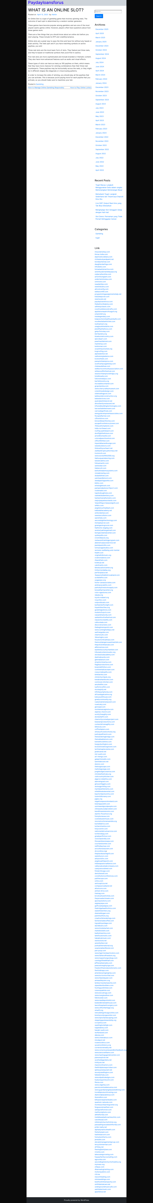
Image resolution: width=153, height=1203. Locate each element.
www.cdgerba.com (102, 1085)
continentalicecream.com (104, 669)
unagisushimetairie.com (104, 326)
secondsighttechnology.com (106, 520)
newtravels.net (100, 299)
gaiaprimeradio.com (102, 759)
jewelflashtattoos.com (103, 329)
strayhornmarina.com (103, 662)
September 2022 (102, 149)
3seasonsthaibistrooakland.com (107, 575)
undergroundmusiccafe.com (106, 1187)
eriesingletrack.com (102, 485)
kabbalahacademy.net (103, 510)
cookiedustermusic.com (104, 819)
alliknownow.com (101, 647)
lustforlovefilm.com (102, 687)
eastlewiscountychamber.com (106, 650)
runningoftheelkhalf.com (104, 960)
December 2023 (102, 87)
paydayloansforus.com (104, 301)
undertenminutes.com (103, 279)
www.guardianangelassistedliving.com (110, 1090)
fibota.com (99, 1082)
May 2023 (100, 116)
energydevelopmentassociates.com (109, 413)
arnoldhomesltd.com (103, 436)
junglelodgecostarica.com (105, 771)
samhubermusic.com (103, 1189)
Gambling (40, 84)
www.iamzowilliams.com (104, 1052)
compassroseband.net (103, 886)
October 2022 (101, 145)
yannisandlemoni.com (103, 478)
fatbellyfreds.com (102, 1075)
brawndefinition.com (103, 667)
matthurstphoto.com (103, 1112)
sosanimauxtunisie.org (103, 349)
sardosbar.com (100, 466)
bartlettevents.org (102, 381)
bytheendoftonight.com (104, 605)
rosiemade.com (101, 490)
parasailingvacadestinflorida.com (108, 1125)
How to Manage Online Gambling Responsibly (46, 88)
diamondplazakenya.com (104, 1095)
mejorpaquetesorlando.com (105, 500)
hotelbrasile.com (101, 376)
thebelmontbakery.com (104, 304)
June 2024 (100, 66)
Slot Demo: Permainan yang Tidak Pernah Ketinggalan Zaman (109, 217)
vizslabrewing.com (102, 473)
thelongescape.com (102, 766)
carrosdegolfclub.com (103, 411)
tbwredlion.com (101, 1097)
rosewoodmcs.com (102, 1042)
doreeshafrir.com (101, 717)
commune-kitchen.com (104, 682)
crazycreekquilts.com (103, 672)
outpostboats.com (102, 602)
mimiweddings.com (102, 1179)
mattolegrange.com (102, 769)
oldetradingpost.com (103, 393)
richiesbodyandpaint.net (104, 259)
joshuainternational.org (104, 945)
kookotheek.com (101, 359)
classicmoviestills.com (103, 620)
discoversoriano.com (103, 625)
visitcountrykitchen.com (104, 776)
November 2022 (102, 141)
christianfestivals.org (103, 774)
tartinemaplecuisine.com (104, 749)
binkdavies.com (101, 674)
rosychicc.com (100, 600)
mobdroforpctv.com (103, 612)
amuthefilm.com (101, 684)
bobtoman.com (101, 346)
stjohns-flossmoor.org (103, 814)
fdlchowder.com (101, 998)
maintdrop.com (101, 344)
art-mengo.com (101, 757)
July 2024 (99, 62)
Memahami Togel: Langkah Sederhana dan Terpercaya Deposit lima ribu (109, 196)
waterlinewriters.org (102, 911)
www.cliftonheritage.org (104, 1008)
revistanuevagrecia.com (104, 709)
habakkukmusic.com (103, 938)
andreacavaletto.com (103, 585)
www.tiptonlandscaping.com (106, 1018)
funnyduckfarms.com (103, 1137)
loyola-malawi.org (102, 597)
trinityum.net (100, 1062)
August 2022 (101, 154)
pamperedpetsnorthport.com (106, 488)
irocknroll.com (100, 453)
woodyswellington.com (104, 1072)
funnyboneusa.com (102, 816)
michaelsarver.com (102, 523)
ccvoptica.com (100, 1023)
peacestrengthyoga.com (104, 965)
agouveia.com (100, 1159)
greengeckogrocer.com (104, 525)
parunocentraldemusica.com (106, 1087)
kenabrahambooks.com (104, 679)
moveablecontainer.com (104, 384)
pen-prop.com (100, 950)
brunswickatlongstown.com (105, 747)
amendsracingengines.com (105, 973)
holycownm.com (101, 829)
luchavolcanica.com (102, 826)
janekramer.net (100, 752)
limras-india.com (101, 254)
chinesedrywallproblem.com (106, 809)
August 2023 (101, 104)
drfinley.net (99, 1147)
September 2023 (102, 100)
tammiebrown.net (101, 761)
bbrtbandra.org (101, 334)
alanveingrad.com (102, 781)
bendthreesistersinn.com (104, 811)
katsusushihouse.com (103, 697)
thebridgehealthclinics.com (105, 908)
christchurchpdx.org (103, 677)
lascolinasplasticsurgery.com (106, 1005)
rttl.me (97, 1174)
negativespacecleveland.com (106, 801)
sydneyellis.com (101, 535)
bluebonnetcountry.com (104, 336)
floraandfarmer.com (102, 416)
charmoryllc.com (101, 635)
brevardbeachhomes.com (105, 421)
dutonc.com (99, 764)
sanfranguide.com (102, 632)
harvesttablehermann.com (105, 408)
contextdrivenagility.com (104, 724)
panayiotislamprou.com (104, 361)
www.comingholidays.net (104, 630)
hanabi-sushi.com (101, 1030)
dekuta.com (99, 1035)
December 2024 (102, 46)
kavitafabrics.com (102, 824)
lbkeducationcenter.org (104, 568)
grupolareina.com (101, 386)
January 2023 (101, 133)
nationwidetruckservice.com (106, 831)
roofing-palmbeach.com (104, 431)
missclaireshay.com (102, 252)
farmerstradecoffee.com (104, 921)
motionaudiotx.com (102, 1172)
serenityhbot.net (101, 943)
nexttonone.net (101, 941)
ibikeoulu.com (100, 727)
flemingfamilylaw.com (103, 1149)
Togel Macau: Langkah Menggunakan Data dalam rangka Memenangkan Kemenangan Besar (109, 187)
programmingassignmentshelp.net (108, 294)
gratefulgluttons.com (103, 610)
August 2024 (101, 58)
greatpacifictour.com (103, 836)
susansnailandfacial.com (104, 948)
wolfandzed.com (101, 1033)
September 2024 (102, 54)
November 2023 (102, 91)
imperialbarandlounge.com (105, 443)
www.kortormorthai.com (104, 975)
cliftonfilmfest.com (102, 441)
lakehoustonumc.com (103, 936)
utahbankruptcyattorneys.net (106, 451)
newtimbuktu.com (102, 287)
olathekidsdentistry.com (104, 495)
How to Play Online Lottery (81, 88)
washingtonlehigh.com (103, 1025)
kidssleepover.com (102, 296)
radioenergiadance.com (104, 356)
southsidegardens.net (103, 1060)
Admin (54, 14)
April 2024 (100, 71)
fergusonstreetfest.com (104, 1107)
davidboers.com (101, 926)
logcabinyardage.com (103, 923)
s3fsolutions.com (101, 418)
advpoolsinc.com (101, 858)
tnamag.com (99, 893)
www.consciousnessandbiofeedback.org (110, 1050)
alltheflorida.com (101, 1115)
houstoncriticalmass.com (104, 640)
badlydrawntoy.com (102, 933)
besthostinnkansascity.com (105, 1182)
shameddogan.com (102, 913)
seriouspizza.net (101, 883)
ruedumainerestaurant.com (105, 702)
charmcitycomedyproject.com (106, 719)
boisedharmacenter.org (104, 590)
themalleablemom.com (104, 739)
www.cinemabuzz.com (103, 1038)
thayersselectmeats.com (104, 898)
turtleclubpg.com (101, 834)
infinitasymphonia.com (103, 692)
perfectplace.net (101, 573)
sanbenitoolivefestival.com (105, 617)
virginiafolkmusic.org (103, 555)
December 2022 (102, 137)
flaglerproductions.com (104, 665)
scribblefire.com (101, 577)
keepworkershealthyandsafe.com (108, 319)
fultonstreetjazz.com (103, 379)
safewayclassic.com (102, 306)
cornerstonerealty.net (103, 1047)
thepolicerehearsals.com (104, 645)
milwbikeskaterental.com (104, 791)
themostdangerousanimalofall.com (108, 642)
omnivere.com (100, 282)
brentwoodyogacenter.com (105, 1015)
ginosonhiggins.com (102, 784)
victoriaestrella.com (102, 839)
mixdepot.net (100, 1040)
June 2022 (100, 162)
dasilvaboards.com (102, 657)
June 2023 (100, 112)
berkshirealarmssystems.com (106, 471)
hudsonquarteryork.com (104, 1080)
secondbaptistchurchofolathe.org (108, 1162)
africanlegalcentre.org (103, 694)
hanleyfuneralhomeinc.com (105, 498)
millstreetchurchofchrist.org (105, 1122)
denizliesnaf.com (101, 873)
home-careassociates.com (105, 582)
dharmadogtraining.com (104, 1169)
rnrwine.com (99, 1152)
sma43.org (99, 1010)
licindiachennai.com (102, 262)
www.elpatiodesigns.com (104, 1077)
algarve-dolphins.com (103, 779)
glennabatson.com (102, 660)
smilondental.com (102, 513)
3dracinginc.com (101, 637)
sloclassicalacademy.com (105, 655)
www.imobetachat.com (104, 928)
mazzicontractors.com (103, 1065)
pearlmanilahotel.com (103, 341)
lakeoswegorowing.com (104, 1154)
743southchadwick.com (104, 426)
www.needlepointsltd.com (105, 1000)
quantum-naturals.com (103, 1102)
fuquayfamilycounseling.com (106, 1157)
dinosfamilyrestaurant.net (105, 403)
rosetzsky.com (100, 704)
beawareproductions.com (105, 722)
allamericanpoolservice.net (105, 543)
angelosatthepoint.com (104, 861)
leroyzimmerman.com (103, 1144)
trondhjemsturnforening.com (106, 1092)
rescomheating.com (102, 1177)
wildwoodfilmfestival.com (105, 371)
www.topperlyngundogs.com (106, 958)
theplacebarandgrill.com (104, 853)
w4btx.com (99, 505)
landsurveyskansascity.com (105, 983)
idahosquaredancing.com (104, 458)
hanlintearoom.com (102, 1134)
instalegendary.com (102, 316)
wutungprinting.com (102, 786)
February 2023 (101, 129)
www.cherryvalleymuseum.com (107, 388)
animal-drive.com (101, 891)
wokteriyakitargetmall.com (105, 530)
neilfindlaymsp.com (102, 846)
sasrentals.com (100, 518)
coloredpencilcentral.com (105, 438)
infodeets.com (100, 267)
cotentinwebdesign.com (104, 391)
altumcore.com (100, 888)
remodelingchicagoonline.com (106, 1013)
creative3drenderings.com (105, 918)
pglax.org (98, 799)
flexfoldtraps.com (102, 970)
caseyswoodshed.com (103, 868)
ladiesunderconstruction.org (106, 396)
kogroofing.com (101, 351)
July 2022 (99, 158)
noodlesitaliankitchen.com (105, 321)
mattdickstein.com (102, 931)
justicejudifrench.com (103, 734)
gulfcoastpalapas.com (103, 906)
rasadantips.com (101, 284)
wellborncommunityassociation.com (109, 369)
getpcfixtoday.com (102, 331)
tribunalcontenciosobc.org (105, 652)
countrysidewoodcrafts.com (106, 309)
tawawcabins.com (102, 461)
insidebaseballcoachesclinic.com (107, 1117)
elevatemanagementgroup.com (107, 1142)
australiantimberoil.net (103, 401)
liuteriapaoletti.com (102, 804)
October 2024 (101, 50)
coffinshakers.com (102, 729)
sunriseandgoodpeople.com (106, 806)
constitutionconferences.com (106, 876)
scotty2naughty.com (103, 714)
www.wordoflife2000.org (104, 456)
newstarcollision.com (103, 515)
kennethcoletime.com (103, 742)
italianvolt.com (100, 468)
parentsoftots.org (102, 916)
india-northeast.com (103, 428)
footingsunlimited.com (103, 988)
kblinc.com (99, 483)
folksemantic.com (102, 463)
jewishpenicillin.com (102, 545)
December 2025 (102, 29)
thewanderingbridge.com (104, 737)
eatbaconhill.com (101, 292)
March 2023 (100, 125)
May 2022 (100, 166)
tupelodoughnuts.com (103, 493)
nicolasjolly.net (100, 689)
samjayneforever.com (103, 1110)
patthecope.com (101, 878)
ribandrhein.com (101, 560)
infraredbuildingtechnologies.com (108, 406)
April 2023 (100, 120)
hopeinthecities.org (102, 607)
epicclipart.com (101, 339)
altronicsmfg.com (101, 289)
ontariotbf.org (100, 314)
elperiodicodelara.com (103, 257)
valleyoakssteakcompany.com (106, 866)
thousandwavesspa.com (104, 841)
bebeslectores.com (102, 398)
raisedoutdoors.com (103, 446)
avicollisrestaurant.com (104, 849)
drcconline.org (100, 851)
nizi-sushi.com (100, 754)
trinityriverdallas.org (103, 570)
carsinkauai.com (101, 1120)
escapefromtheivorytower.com (107, 423)
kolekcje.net (99, 563)
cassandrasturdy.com (103, 615)
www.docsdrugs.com (103, 993)
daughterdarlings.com (103, 264)
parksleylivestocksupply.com (106, 587)
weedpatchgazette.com (104, 481)
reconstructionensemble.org (106, 821)
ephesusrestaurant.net (103, 1070)
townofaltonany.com (103, 796)
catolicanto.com (101, 565)
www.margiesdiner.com (104, 995)
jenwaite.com (100, 1139)
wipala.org (99, 595)
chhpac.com (99, 1167)
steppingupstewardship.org (105, 1020)
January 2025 (101, 42)
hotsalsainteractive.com (104, 269)
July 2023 (99, 108)
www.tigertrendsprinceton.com (107, 953)
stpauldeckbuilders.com (104, 985)
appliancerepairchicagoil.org (106, 311)
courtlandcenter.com (103, 844)
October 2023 (101, 95)
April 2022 (100, 170)
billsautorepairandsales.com (106, 1100)
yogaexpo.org (100, 580)
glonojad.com (100, 707)
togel (98, 238)
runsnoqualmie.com (102, 990)
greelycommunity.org (103, 699)
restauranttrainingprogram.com (107, 540)
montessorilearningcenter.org (106, 1105)
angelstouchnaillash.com (104, 508)
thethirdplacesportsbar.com (106, 1067)
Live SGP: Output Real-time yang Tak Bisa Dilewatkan (108, 204)
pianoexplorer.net (101, 1057)
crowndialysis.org (102, 538)
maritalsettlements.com (104, 789)
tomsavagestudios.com (104, 548)
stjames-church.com (103, 712)
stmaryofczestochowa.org (105, 732)
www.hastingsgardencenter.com (107, 1055)
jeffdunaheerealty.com (103, 963)
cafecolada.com (101, 622)
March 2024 (100, 75)
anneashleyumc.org (102, 980)
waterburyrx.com (101, 856)
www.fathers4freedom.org (105, 955)
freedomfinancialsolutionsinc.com (108, 968)
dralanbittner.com (102, 476)
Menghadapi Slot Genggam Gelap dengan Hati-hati (109, 211)
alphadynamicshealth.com (105, 1130)
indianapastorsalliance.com (105, 863)
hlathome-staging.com (103, 528)
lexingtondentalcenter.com (105, 533)
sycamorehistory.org (103, 1045)
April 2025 (100, 33)
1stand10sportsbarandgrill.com (107, 503)
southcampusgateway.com (105, 364)
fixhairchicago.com (102, 871)
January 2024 (101, 83)
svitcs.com (99, 881)
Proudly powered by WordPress (76, 1200)
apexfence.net (100, 1192)
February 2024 (101, 79)
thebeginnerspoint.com (104, 627)
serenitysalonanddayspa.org (106, 272)
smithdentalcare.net (102, 1184)
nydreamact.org (101, 324)
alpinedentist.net (101, 354)
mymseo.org (99, 1164)
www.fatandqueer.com (103, 978)
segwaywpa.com (101, 903)
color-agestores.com (103, 592)
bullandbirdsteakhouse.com (105, 1003)
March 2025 (100, 37)
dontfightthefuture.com (104, 433)
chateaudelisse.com (102, 366)
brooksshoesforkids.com (104, 896)
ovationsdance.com (102, 558)
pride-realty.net (101, 1127)
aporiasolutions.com (103, 901)
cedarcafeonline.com (103, 274)
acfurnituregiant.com (103, 277)
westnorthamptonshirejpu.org (106, 374)
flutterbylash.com (101, 1132)
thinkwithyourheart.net (104, 448)
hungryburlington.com (103, 744)
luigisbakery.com (101, 1028)
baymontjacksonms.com (104, 794)
